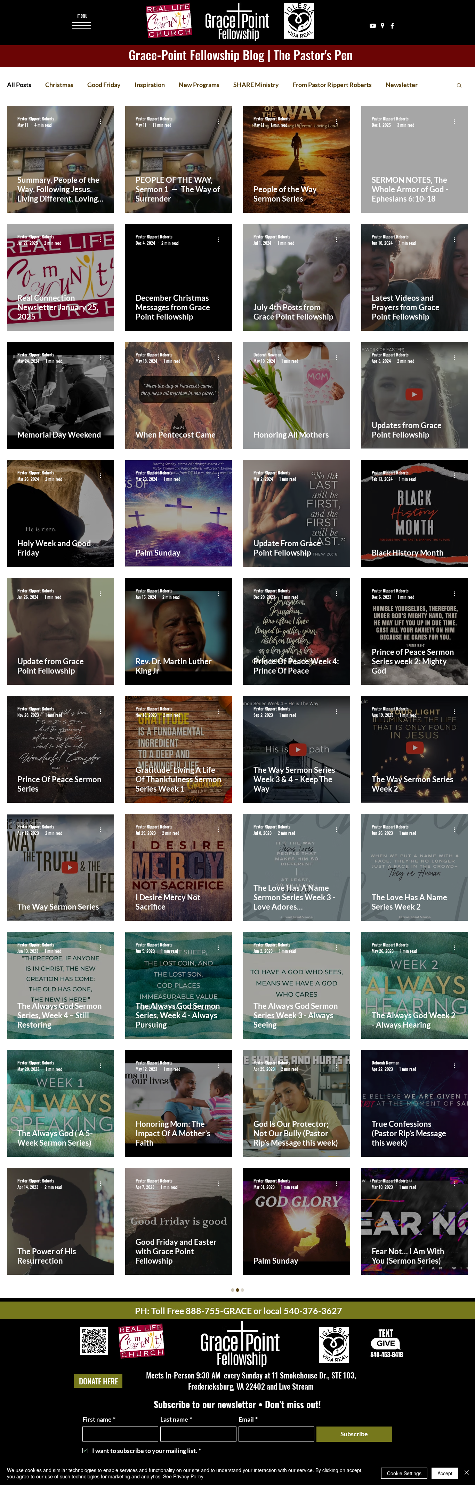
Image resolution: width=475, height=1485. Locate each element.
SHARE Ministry (256, 84)
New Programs (199, 84)
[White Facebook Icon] (392, 26)
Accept (444, 1473)
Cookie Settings (404, 1473)
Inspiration (150, 84)
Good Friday (104, 84)
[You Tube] (373, 26)
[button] (82, 16)
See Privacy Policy (183, 1476)
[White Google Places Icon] (382, 26)
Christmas (59, 84)
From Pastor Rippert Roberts (332, 84)
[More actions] (102, 121)
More (393, 84)
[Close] (466, 1473)
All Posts (19, 84)
